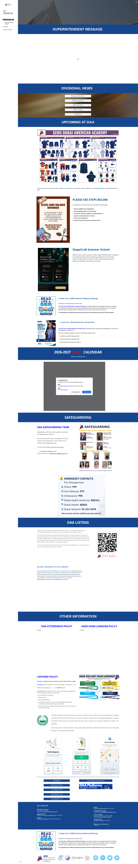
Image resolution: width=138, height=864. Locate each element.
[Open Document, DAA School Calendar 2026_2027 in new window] (102, 363)
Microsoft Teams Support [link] (9, 23)
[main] (78, 29)
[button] (136, 2)
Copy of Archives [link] (7, 29)
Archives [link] (5, 26)
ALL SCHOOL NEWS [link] (8, 19)
